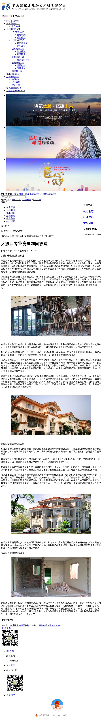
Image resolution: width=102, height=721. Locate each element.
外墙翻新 (21, 65)
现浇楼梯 (21, 37)
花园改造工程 (18, 57)
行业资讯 (16, 82)
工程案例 (13, 29)
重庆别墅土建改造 (22, 194)
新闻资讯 (12, 77)
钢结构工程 (17, 71)
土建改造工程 (18, 40)
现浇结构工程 (18, 32)
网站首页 (13, 21)
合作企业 (16, 26)
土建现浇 (21, 35)
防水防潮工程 (18, 49)
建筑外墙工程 (18, 63)
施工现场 (13, 74)
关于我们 (13, 23)
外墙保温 (21, 68)
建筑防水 (21, 54)
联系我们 (13, 88)
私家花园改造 (23, 60)
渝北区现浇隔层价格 (19, 625)
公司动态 (16, 79)
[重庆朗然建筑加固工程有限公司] (34, 11)
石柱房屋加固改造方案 (49, 625)
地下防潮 (21, 51)
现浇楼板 (35, 194)
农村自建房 (22, 43)
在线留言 (15, 90)
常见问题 (16, 85)
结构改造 (21, 46)
